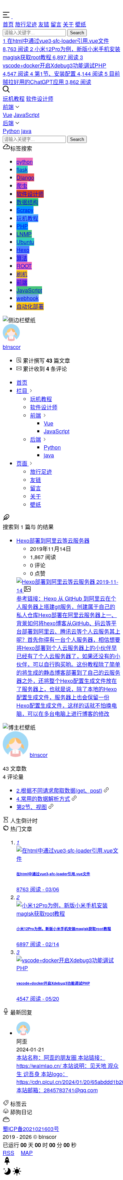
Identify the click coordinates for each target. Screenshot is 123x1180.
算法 (21, 258)
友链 (43, 24)
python (24, 162)
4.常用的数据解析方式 (43, 799)
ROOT (24, 266)
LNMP (24, 234)
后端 (8, 123)
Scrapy (24, 210)
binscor (11, 347)
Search (77, 32)
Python (11, 131)
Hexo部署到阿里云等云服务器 (53, 540)
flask (22, 169)
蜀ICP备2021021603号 (31, 1129)
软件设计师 (39, 99)
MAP (27, 1153)
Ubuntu (25, 242)
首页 (8, 24)
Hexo (22, 250)
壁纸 (80, 24)
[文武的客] (25, 16)
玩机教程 (14, 99)
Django (25, 177)
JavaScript (26, 115)
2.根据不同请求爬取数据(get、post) (59, 790)
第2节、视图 (31, 807)
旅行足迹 (26, 24)
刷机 (21, 274)
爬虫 (21, 186)
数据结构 (27, 202)
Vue (7, 115)
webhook (27, 298)
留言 (56, 24)
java (26, 131)
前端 (8, 107)
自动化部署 (30, 306)
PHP (22, 226)
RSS (8, 1153)
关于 (68, 24)
